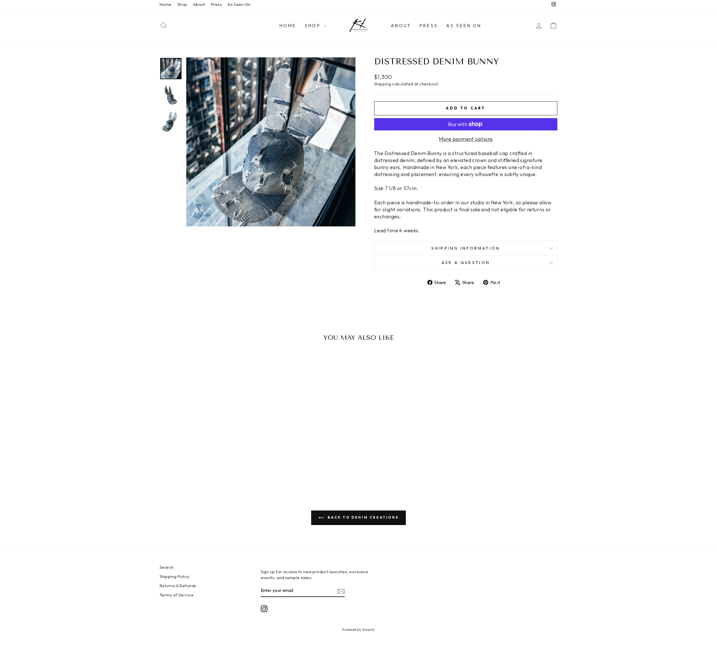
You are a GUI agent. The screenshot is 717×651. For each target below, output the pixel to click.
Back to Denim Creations (362, 517)
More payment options (466, 139)
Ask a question (466, 262)
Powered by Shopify (358, 629)
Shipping (382, 83)
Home (166, 4)
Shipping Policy (175, 576)
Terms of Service (177, 595)
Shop (182, 4)
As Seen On (239, 4)
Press (216, 4)
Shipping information (465, 248)
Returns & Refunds (178, 585)
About (199, 4)
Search (167, 567)
